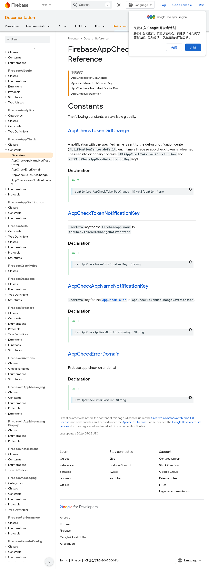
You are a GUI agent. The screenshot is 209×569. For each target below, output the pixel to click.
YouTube (115, 478)
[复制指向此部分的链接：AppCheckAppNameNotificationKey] (152, 286)
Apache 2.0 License (134, 422)
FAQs (162, 485)
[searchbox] (27, 39)
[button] (26, 52)
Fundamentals (35, 26)
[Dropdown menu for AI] (66, 26)
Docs (87, 38)
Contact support (169, 458)
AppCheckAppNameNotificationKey (108, 286)
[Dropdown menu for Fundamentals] (50, 26)
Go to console (182, 5)
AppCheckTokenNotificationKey (103, 213)
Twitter (114, 472)
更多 (45, 5)
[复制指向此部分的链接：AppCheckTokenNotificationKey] (143, 213)
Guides (64, 458)
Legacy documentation (174, 491)
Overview (12, 26)
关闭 (174, 47)
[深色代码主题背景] (190, 189)
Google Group (168, 472)
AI (60, 26)
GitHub (64, 485)
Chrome (65, 524)
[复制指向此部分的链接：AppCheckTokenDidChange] (133, 131)
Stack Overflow (169, 465)
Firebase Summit (120, 465)
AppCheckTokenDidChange (98, 131)
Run (97, 26)
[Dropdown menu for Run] (105, 26)
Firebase (73, 38)
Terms (64, 560)
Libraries (65, 478)
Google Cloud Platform (74, 537)
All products (67, 543)
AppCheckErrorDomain (93, 354)
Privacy (76, 560)
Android (65, 517)
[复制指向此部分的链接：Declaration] (94, 170)
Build (78, 26)
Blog (163, 5)
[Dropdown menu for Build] (86, 26)
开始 (193, 47)
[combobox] (91, 5)
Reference (120, 26)
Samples (65, 472)
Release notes (168, 478)
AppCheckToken (114, 300)
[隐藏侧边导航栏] (49, 562)
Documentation (20, 17)
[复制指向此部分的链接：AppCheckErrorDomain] (123, 354)
